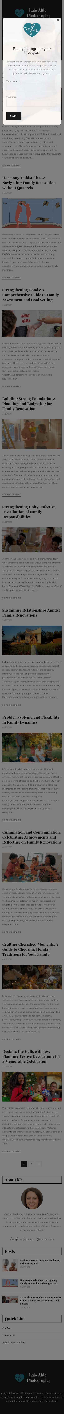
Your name (11, 81)
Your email (11, 96)
